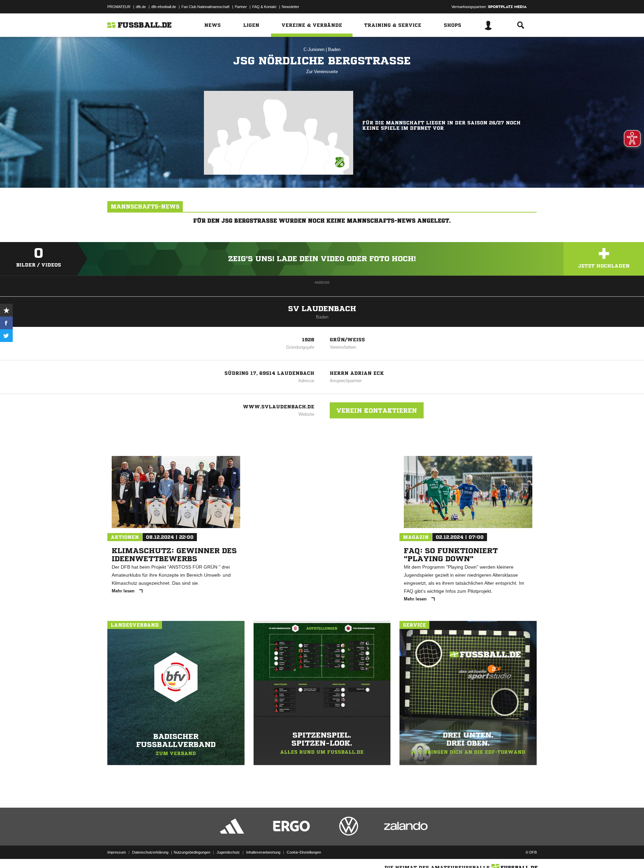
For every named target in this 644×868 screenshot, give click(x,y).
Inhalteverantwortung (263, 852)
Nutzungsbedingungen (192, 852)
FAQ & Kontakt (264, 7)
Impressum (116, 852)
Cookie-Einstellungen (304, 852)
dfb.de (141, 7)
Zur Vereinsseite (322, 71)
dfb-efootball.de (163, 7)
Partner (241, 7)
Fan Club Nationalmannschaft (205, 7)
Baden (334, 49)
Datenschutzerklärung (150, 852)
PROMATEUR (118, 7)
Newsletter (290, 7)
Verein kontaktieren (376, 410)
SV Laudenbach (322, 308)
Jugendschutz (228, 852)
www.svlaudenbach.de (278, 406)
